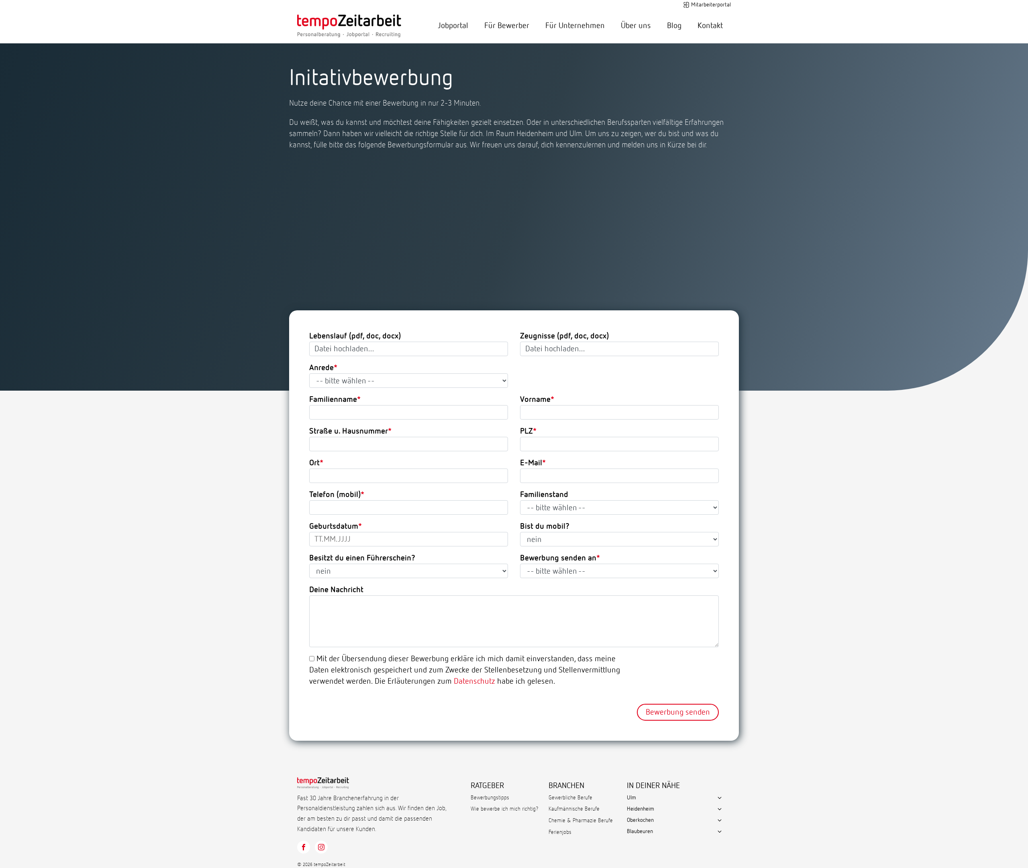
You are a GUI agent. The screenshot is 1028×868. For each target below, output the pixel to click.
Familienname (333, 399)
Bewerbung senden (678, 712)
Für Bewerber (506, 26)
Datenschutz (474, 681)
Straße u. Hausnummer (348, 431)
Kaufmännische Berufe (574, 809)
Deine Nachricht (336, 590)
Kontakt (710, 26)
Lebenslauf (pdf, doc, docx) (355, 336)
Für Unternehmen (575, 26)
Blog (674, 26)
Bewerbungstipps (490, 798)
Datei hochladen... (344, 349)
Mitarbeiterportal (711, 5)
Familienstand (544, 495)
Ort (314, 463)
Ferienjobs (560, 832)
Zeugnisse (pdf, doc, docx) (564, 336)
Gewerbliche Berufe (570, 798)
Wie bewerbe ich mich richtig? (504, 809)
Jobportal (453, 26)
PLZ (526, 431)
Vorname (535, 399)
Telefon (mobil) (335, 495)
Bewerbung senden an (558, 558)
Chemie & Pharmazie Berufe (581, 820)
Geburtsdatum (333, 526)
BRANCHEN (566, 786)
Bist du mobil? (544, 526)
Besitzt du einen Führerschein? (362, 558)
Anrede (321, 368)
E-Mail (531, 463)
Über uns (636, 26)
